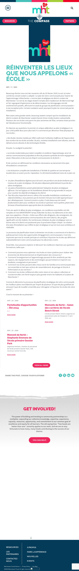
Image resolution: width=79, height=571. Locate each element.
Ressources (12, 547)
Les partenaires (12, 553)
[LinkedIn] (69, 375)
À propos (31, 547)
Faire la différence (36, 552)
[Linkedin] (53, 536)
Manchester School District (12, 566)
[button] (8, 8)
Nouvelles (32, 556)
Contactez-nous (12, 560)
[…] (8, 311)
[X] (64, 375)
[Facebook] (60, 375)
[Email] (73, 375)
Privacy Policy (26, 566)
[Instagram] (58, 536)
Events (30, 561)
